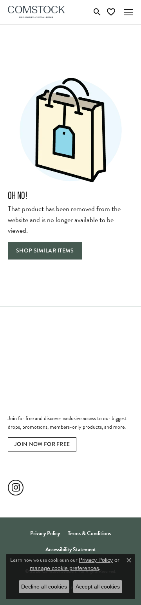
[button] (97, 12)
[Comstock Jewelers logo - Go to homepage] (36, 12)
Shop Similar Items (45, 250)
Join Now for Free (42, 444)
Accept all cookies (98, 586)
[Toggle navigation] (128, 12)
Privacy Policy (45, 533)
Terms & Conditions (89, 533)
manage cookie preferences (64, 568)
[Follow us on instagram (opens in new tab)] (16, 487)
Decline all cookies (44, 586)
